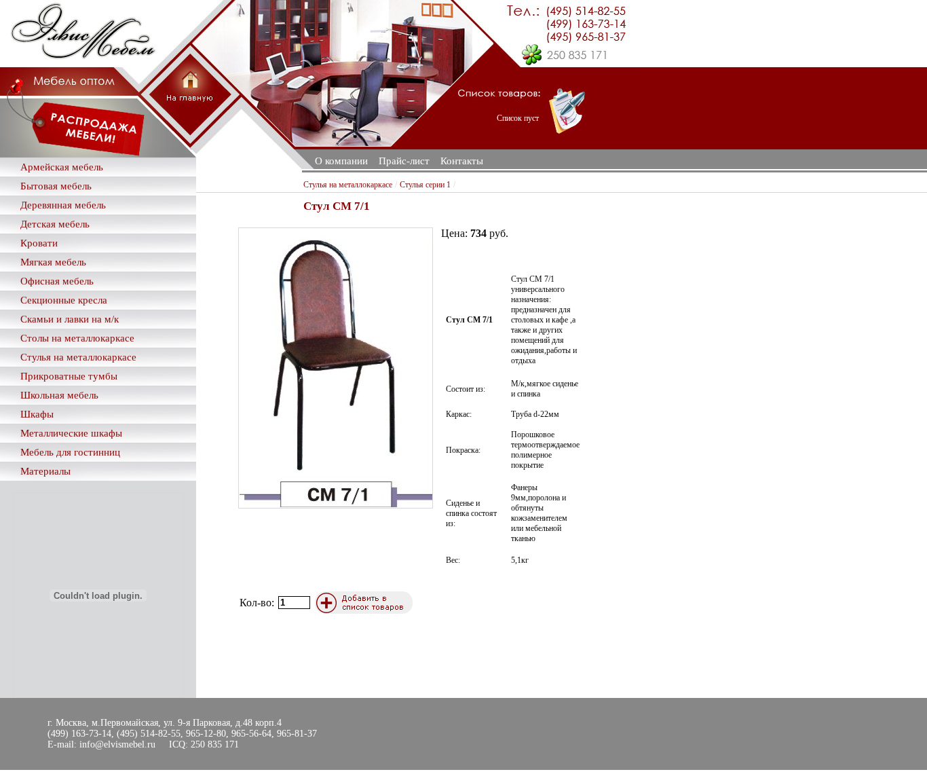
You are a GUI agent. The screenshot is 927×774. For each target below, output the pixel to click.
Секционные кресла (63, 300)
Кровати (39, 243)
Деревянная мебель (63, 205)
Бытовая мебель (56, 186)
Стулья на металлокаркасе (78, 357)
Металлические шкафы (71, 433)
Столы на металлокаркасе (77, 338)
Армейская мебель (61, 167)
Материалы (45, 471)
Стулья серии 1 (425, 184)
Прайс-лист (404, 160)
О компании (341, 160)
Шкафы (37, 414)
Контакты (461, 160)
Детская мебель (55, 224)
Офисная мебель (57, 281)
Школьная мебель (59, 395)
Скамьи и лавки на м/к (69, 319)
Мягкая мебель (53, 262)
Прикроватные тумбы (68, 376)
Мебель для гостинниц (70, 452)
